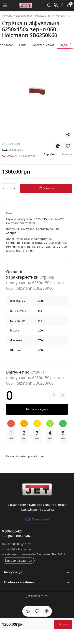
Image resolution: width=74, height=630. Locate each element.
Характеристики (43, 45)
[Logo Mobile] (26, 5)
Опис (22, 45)
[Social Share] (68, 135)
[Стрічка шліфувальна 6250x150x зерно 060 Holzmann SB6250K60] (37, 90)
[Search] (49, 5)
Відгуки (65, 45)
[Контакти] (56, 5)
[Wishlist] (68, 146)
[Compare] (57, 146)
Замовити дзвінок (18, 560)
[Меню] (5, 5)
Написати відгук (37, 409)
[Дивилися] (27, 611)
